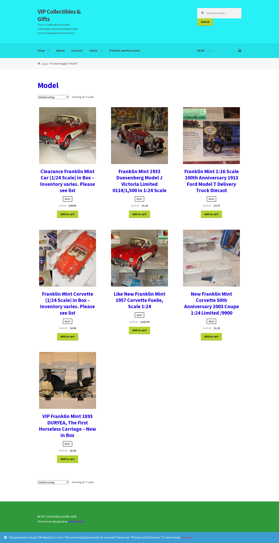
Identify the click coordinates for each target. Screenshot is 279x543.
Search (205, 22)
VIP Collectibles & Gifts (59, 15)
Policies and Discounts (124, 50)
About (60, 50)
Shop (41, 50)
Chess (93, 50)
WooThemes (76, 521)
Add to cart (68, 214)
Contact (77, 50)
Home (44, 63)
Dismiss (186, 537)
